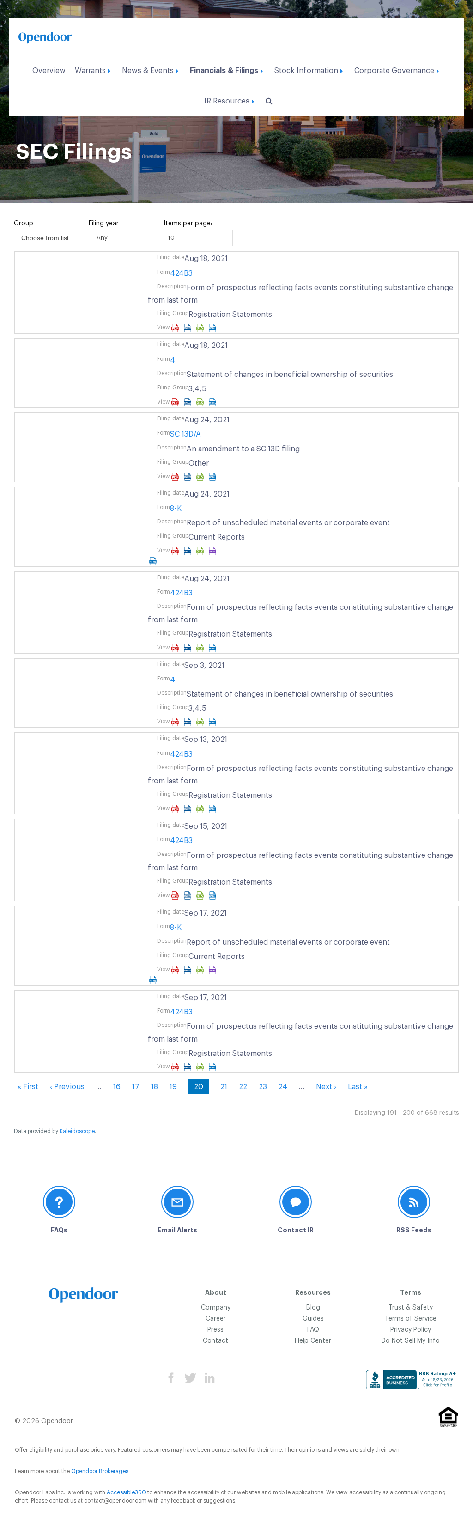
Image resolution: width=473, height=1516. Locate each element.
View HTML (213, 328)
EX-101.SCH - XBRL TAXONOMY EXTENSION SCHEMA (301, 551)
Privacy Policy (410, 1330)
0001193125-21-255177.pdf (176, 551)
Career (216, 1319)
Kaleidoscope (77, 1131)
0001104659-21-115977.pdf (176, 896)
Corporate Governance (394, 70)
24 (283, 1087)
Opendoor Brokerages (99, 1471)
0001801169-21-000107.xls (201, 722)
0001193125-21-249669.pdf (176, 328)
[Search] (267, 101)
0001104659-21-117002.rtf (188, 1067)
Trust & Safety (410, 1307)
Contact (215, 1341)
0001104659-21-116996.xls (201, 970)
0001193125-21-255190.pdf (176, 648)
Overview (49, 70)
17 (135, 1087)
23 (263, 1087)
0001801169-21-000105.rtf (188, 402)
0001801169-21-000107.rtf (188, 722)
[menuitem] (49, 68)
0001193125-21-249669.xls (201, 328)
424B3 (181, 273)
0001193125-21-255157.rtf (188, 477)
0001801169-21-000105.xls (201, 402)
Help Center (313, 1341)
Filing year (104, 223)
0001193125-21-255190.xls (201, 648)
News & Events (148, 70)
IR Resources (226, 101)
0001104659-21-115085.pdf (176, 809)
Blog (313, 1307)
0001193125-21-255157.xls (201, 477)
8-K (176, 508)
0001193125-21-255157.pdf (176, 477)
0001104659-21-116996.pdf (176, 970)
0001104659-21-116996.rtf (188, 970)
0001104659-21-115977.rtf (188, 896)
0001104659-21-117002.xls (201, 1067)
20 (201, 1088)
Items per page (187, 223)
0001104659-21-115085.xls (201, 809)
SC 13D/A (185, 434)
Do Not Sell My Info (411, 1341)
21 (223, 1087)
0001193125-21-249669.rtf (188, 328)
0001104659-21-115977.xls (201, 896)
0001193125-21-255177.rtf (188, 551)
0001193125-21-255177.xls (201, 551)
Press (215, 1330)
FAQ (313, 1330)
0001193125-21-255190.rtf (188, 648)
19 (173, 1087)
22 (243, 1087)
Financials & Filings (224, 70)
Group (23, 223)
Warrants (90, 70)
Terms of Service (411, 1319)
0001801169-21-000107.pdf (176, 722)
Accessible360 (126, 1492)
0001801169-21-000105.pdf (176, 402)
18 (154, 1087)
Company (215, 1307)
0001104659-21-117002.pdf (176, 1067)
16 (117, 1087)
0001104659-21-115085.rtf (188, 809)
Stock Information (306, 70)
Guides (313, 1319)
